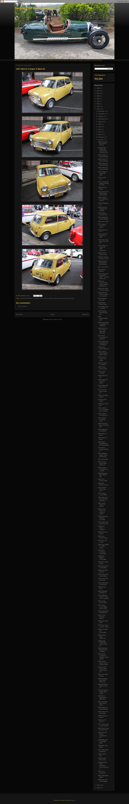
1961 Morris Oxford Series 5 (103, 348)
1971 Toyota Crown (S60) (102, 494)
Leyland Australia (43, 298)
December (101, 111)
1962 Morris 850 (103, 459)
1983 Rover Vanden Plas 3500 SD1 (102, 697)
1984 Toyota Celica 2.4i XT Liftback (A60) (103, 663)
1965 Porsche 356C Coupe (102, 253)
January (101, 139)
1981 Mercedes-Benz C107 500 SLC (103, 425)
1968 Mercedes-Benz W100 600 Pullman (103, 262)
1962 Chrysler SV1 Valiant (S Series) (103, 199)
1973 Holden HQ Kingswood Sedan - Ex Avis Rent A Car (103, 276)
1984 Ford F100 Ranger (103, 675)
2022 (98, 91)
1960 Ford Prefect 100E (102, 479)
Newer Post (19, 314)
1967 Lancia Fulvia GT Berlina (101, 504)
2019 (98, 98)
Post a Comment (22, 306)
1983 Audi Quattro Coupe (103, 484)
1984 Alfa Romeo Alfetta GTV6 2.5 (103, 686)
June (100, 126)
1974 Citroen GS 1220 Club (103, 579)
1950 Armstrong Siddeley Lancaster (102, 518)
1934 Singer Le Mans (102, 434)
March (100, 134)
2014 (98, 109)
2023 (98, 88)
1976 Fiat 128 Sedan (102, 400)
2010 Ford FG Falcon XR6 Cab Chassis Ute (102, 669)
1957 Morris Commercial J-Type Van (103, 337)
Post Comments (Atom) (56, 319)
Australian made (24, 298)
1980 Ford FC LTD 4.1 (102, 720)
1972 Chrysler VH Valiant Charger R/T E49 (103, 183)
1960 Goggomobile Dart (102, 318)
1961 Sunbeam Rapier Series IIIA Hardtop (102, 455)
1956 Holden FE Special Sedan (103, 160)
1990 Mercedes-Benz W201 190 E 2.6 (103, 680)
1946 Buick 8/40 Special (103, 571)
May (99, 129)
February (101, 137)
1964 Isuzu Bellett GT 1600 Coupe (103, 546)
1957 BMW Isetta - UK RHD (103, 307)
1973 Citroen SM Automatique (103, 575)
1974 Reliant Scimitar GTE (102, 213)
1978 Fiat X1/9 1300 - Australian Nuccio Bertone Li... (103, 766)
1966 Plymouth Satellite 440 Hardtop (102, 209)
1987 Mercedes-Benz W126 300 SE (103, 143)
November (101, 114)
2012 (98, 788)
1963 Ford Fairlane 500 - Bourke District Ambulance (103, 283)
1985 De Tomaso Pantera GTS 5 (103, 257)
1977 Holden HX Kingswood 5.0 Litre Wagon (103, 343)
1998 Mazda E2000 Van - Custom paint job (102, 643)
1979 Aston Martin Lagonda (101, 527)
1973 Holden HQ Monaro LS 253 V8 (103, 241)
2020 (98, 96)
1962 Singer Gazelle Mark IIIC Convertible (103, 443)
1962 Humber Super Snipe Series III (102, 463)
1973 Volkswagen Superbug (103, 750)
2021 (98, 93)
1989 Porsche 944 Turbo (102, 759)
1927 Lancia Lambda (101, 372)
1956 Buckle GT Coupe (103, 532)
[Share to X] (38, 296)
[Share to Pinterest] (41, 296)
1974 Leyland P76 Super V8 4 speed (103, 469)
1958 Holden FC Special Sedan (103, 155)
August (100, 121)
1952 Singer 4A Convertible (102, 430)
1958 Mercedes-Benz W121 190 (103, 475)
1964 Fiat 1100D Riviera (103, 396)
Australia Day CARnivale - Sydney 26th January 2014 (103, 150)
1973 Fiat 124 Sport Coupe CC (102, 391)
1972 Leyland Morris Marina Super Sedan (103, 353)
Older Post (85, 314)
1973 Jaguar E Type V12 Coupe (102, 225)
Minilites (51, 298)
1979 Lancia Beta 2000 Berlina (103, 611)
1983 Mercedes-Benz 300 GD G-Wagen (103, 649)
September (101, 119)
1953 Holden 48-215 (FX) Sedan (103, 381)
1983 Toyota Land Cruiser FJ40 (103, 729)
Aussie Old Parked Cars (34, 8)
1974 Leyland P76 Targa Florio (102, 419)
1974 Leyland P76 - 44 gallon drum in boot (103, 409)
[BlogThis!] (36, 296)
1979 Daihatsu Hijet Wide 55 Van (102, 312)
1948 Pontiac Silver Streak (102, 367)
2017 (98, 101)
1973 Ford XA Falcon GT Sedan (102, 358)
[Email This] (34, 296)
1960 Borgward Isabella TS (102, 591)
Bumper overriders (33, 298)
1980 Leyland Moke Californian (102, 636)
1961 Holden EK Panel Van (103, 712)
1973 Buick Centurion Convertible (102, 552)
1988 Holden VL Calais (102, 716)
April (99, 132)
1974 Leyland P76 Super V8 (103, 414)
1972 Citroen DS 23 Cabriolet (103, 583)
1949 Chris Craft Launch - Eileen (103, 625)
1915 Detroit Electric (101, 270)
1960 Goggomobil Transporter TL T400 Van (103, 324)
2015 (98, 106)
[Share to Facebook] (40, 296)
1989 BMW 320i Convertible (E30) (102, 741)
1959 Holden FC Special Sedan (103, 168)
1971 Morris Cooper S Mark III (103, 449)
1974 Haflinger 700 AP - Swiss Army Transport (103, 597)
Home (52, 314)
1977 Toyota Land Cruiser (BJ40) (103, 724)
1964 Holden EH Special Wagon (103, 218)
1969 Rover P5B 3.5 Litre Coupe (103, 289)
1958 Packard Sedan (102, 188)
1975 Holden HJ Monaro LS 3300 (103, 235)
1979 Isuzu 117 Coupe (102, 541)
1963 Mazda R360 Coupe (102, 303)
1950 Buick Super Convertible (103, 566)
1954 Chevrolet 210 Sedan (102, 363)
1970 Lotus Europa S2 (102, 772)
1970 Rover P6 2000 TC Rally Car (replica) (103, 294)
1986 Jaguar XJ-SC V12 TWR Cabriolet (103, 499)
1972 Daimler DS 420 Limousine (103, 522)
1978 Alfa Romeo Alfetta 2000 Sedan (103, 691)
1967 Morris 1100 (103, 221)
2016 (98, 104)
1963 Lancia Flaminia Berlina (101, 616)
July (99, 124)
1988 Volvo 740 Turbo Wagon (102, 780)
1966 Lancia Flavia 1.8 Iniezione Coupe (101, 511)
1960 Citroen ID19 (102, 587)
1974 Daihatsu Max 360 (102, 299)
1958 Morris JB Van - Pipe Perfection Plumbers (102, 331)
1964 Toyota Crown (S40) (102, 601)
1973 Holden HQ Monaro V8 (103, 386)
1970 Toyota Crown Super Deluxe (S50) (102, 606)
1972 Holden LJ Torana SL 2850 (102, 173)
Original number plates (60, 298)
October (101, 116)
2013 (98, 785)
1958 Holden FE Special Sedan (103, 164)
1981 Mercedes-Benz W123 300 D (103, 703)
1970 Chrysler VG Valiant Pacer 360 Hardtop (103, 193)
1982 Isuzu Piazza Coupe (103, 537)
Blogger (73, 800)
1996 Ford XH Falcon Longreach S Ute (102, 735)
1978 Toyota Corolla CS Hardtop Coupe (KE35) (103, 656)
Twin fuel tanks (70, 298)
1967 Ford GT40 (103, 267)
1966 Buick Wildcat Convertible (102, 557)
